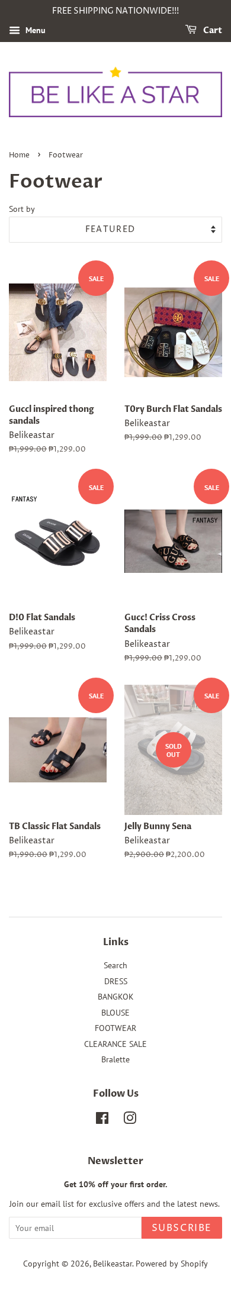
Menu (34, 30)
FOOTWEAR (115, 1028)
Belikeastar (112, 1263)
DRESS (115, 981)
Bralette (115, 1059)
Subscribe (182, 1228)
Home (19, 155)
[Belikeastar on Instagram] (129, 1120)
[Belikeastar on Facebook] (102, 1120)
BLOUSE (115, 1012)
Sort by (22, 208)
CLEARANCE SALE (115, 1044)
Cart (211, 30)
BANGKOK (116, 996)
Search (115, 965)
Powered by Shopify (172, 1263)
